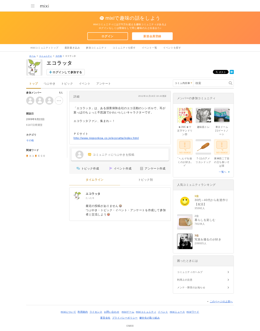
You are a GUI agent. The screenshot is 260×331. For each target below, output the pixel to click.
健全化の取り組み (149, 317)
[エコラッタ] (78, 196)
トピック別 (145, 179)
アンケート (103, 83)
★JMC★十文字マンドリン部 (185, 131)
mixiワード (192, 311)
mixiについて (68, 311)
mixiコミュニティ (146, 311)
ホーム (32, 56)
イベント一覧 (149, 47)
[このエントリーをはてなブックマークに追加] (232, 73)
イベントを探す (172, 47)
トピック (67, 83)
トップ (33, 83)
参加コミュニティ (96, 47)
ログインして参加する (67, 72)
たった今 (90, 198)
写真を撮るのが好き (208, 239)
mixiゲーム (128, 311)
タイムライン (95, 179)
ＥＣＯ (42, 155)
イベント (85, 83)
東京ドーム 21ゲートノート (223, 131)
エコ (31, 155)
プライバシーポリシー (125, 317)
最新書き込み (72, 47)
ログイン (107, 36)
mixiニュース (177, 311)
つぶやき (49, 83)
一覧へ (222, 171)
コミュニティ (45, 56)
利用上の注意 (185, 279)
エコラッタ (93, 193)
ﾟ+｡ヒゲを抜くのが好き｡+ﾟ (185, 162)
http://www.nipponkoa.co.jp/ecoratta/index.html (106, 138)
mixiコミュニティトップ (44, 47)
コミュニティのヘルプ (190, 272)
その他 (58, 56)
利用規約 (83, 311)
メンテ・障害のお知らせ (191, 287)
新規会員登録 (152, 36)
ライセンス (96, 311)
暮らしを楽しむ (205, 219)
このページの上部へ (221, 301)
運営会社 (105, 317)
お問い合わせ (111, 311)
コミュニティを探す (124, 47)
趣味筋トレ (203, 127)
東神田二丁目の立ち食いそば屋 (222, 162)
